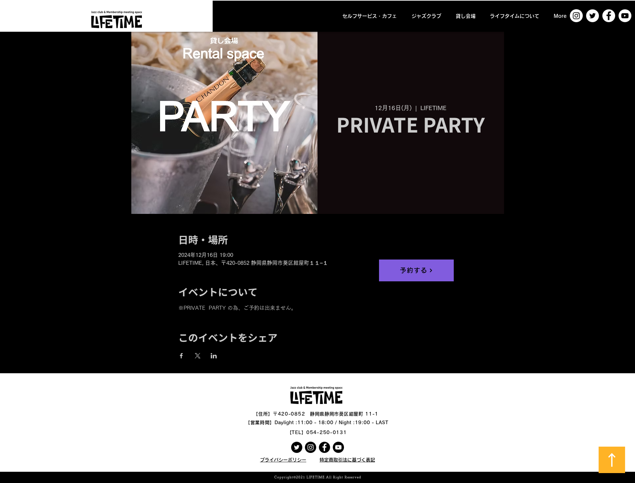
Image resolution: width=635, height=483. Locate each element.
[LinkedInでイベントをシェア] (214, 355)
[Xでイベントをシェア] (197, 355)
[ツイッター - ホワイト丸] (592, 15)
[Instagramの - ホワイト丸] (576, 15)
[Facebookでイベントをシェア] (181, 355)
